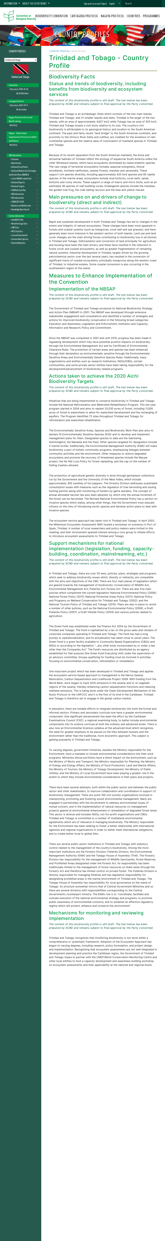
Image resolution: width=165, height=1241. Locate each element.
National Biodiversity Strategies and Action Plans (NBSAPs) (22, 172)
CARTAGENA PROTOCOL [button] (84, 16)
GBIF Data (15, 227)
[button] (114, 3)
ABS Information (17, 194)
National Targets (17, 186)
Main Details (16, 163)
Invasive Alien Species (19, 239)
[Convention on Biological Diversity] (20, 16)
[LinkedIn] (147, 51)
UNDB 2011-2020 (17, 202)
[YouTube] (137, 51)
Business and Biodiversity (21, 205)
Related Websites (18, 243)
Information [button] (11, 3)
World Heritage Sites (19, 223)
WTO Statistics (17, 231)
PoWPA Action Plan (18, 190)
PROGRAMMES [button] (151, 16)
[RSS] (155, 51)
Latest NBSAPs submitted (21, 178)
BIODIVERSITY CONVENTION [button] (51, 16)
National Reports (18, 182)
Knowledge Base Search (20, 209)
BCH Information (17, 198)
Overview (14, 159)
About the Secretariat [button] (35, 3)
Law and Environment (19, 235)
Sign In (104, 3)
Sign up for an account (92, 3)
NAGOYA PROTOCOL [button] (112, 16)
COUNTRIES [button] (133, 16)
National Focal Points (19, 167)
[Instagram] (151, 51)
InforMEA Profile (17, 220)
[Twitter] (143, 51)
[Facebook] (140, 51)
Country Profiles (17, 51)
